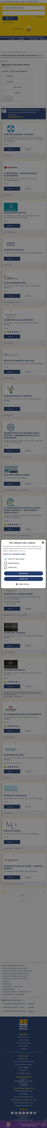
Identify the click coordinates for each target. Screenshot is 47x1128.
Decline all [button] (23, 573)
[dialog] (23, 564)
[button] (23, 554)
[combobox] (43, 542)
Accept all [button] (23, 579)
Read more (22, 551)
